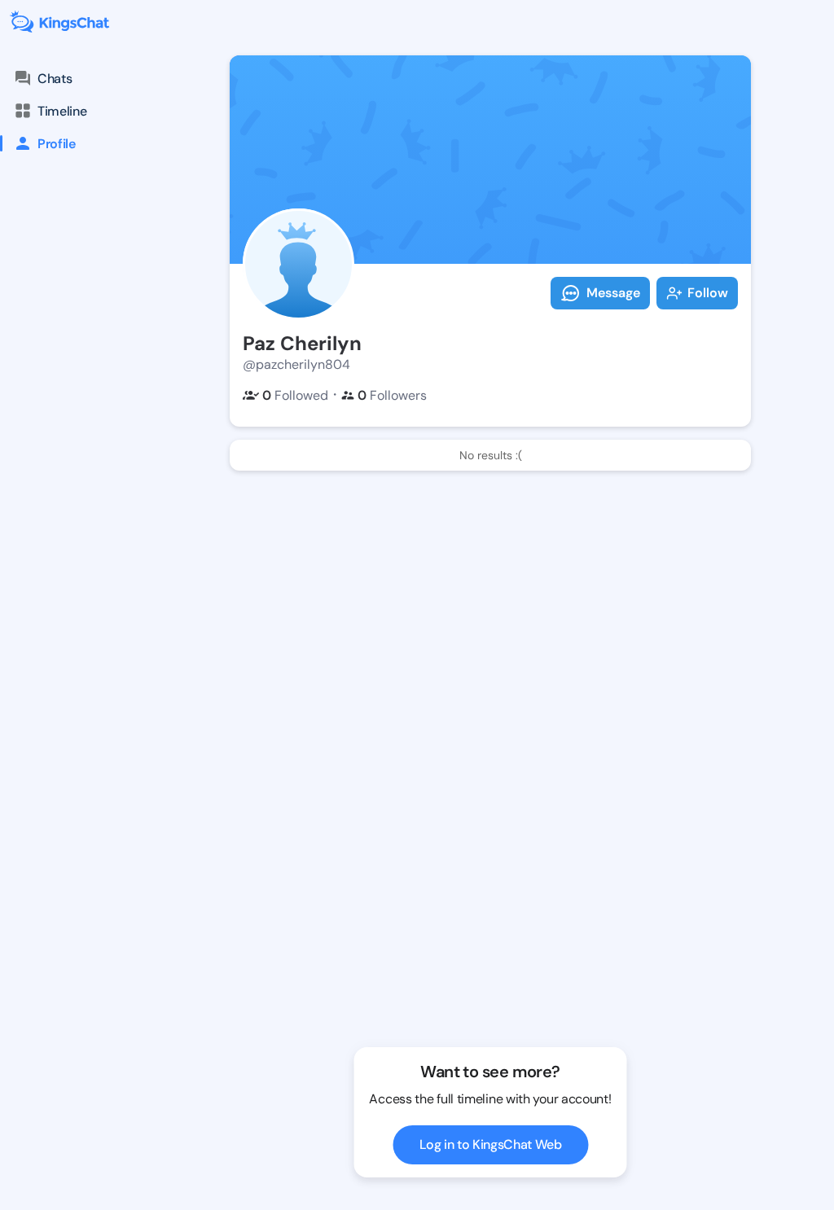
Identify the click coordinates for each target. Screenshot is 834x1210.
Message (613, 292)
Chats (54, 78)
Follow (707, 292)
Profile (56, 143)
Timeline (61, 111)
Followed (295, 395)
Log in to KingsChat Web (490, 1144)
